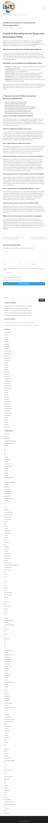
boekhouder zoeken (8, 493)
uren (5, 765)
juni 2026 (6, 337)
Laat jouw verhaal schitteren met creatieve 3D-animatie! (22, 322)
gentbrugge (6, 555)
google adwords (7, 562)
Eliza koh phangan (8, 325)
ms (4, 636)
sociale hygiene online (9, 721)
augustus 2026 (7, 332)
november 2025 (7, 353)
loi (4, 615)
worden (5, 797)
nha (5, 643)
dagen (5, 523)
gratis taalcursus (7, 569)
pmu (5, 677)
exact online (6, 542)
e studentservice (7, 530)
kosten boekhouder (8, 592)
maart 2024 (6, 399)
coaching (6, 509)
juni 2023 (6, 420)
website (6, 785)
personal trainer (7, 675)
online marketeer (8, 661)
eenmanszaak (7, 532)
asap (5, 450)
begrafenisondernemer (9, 477)
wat (5, 783)
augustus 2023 (7, 415)
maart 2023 (6, 427)
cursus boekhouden (8, 512)
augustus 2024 (7, 387)
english (5, 537)
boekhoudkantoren (8, 498)
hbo (5, 572)
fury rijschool (7, 553)
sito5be (12, 27)
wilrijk (5, 792)
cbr (5, 505)
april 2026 (6, 341)
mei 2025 (6, 367)
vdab (5, 772)
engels (5, 535)
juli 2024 (6, 390)
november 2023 (7, 408)
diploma (6, 528)
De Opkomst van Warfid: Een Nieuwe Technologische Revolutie (17, 313)
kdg (5, 585)
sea (5, 710)
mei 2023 (6, 422)
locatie (5, 613)
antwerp (6, 445)
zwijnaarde (6, 813)
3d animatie (6, 434)
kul (4, 599)
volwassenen (7, 779)
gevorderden (7, 558)
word (5, 795)
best (5, 480)
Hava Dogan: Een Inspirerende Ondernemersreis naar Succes (17, 315)
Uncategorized (7, 758)
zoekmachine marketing (9, 802)
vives (5, 774)
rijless (5, 689)
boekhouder (6, 489)
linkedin (5, 611)
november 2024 (7, 381)
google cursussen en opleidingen (11, 565)
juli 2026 (6, 335)
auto (5, 454)
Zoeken (6, 297)
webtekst (6, 788)
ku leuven (6, 597)
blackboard (6, 484)
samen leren (6, 705)
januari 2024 (7, 404)
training (6, 742)
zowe (5, 811)
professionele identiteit (9, 682)
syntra (5, 733)
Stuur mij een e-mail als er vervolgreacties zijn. (13, 277)
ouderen (6, 670)
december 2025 (7, 351)
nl (4, 645)
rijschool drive (7, 696)
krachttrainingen (7, 595)
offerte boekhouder (8, 650)
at (4, 452)
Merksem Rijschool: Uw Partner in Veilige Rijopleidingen (16, 308)
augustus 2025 (7, 360)
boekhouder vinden (8, 491)
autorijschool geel (8, 466)
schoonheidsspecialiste (9, 707)
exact (5, 539)
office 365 (6, 652)
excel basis (6, 546)
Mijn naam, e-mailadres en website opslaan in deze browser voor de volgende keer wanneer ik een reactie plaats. (24, 269)
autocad (6, 457)
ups (5, 762)
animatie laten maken (8, 443)
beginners (6, 473)
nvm (5, 647)
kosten (5, 590)
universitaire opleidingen (9, 760)
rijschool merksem (8, 703)
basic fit (5, 470)
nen (5, 641)
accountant (6, 436)
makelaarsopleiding (8, 620)
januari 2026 (7, 348)
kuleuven (6, 601)
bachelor (6, 468)
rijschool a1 (6, 693)
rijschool (6, 691)
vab (5, 767)
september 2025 (7, 358)
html (5, 581)
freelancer (6, 551)
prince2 (5, 680)
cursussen (6, 521)
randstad (6, 684)
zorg (5, 806)
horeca (5, 576)
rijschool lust (7, 700)
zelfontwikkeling (7, 799)
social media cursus (8, 716)
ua (4, 746)
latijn (5, 604)
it (4, 583)
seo (5, 712)
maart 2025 (6, 371)
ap (4, 447)
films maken (6, 549)
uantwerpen (6, 749)
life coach (6, 608)
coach (5, 507)
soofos (5, 723)
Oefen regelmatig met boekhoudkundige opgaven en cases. (18, 109)
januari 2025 (7, 376)
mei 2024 (6, 394)
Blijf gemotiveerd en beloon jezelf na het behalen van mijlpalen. (19, 113)
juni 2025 (6, 364)
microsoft (6, 629)
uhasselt (6, 756)
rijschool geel (7, 698)
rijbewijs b (6, 687)
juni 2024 (6, 392)
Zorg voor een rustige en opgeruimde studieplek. (16, 102)
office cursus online (8, 654)
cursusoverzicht (7, 519)
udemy (5, 751)
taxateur (6, 735)
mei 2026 (6, 339)
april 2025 (6, 369)
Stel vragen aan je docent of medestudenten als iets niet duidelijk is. (20, 108)
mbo (5, 627)
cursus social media (8, 514)
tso (5, 744)
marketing (6, 622)
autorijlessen (7, 464)
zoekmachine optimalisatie (10, 804)
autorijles (6, 461)
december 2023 (7, 406)
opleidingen (6, 668)
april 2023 (6, 424)
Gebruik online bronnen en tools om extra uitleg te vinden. (18, 111)
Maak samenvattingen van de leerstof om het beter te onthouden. (20, 106)
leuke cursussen (7, 606)
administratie (7, 438)
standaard (6, 728)
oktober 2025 (7, 355)
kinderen (6, 588)
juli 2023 (6, 417)
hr (4, 578)
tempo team (6, 737)
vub (5, 781)
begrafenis (6, 475)
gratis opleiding (7, 567)
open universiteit (7, 666)
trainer (5, 739)
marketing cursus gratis (9, 624)
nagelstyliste (7, 638)
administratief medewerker (10, 441)
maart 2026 (6, 344)
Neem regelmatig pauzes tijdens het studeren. (15, 105)
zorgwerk (6, 808)
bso (5, 503)
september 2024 (7, 385)
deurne (5, 526)
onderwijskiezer (7, 659)
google (5, 560)
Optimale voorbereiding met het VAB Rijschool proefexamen (17, 310)
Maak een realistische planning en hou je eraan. (15, 103)
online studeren (7, 664)
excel (5, 544)
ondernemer (7, 657)
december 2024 (7, 378)
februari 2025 (7, 374)
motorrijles (6, 634)
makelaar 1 (6, 618)
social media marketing (9, 719)
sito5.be (6, 13)
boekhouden (7, 487)
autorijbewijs (7, 459)
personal (6, 673)
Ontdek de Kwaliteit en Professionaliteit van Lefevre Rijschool (17, 306)
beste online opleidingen (9, 482)
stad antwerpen (7, 726)
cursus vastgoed (7, 516)
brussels (6, 500)
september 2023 (7, 413)
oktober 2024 (7, 383)
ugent (5, 753)
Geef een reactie (20, 27)
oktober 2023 (7, 410)
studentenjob (7, 730)
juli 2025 (6, 362)
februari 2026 (7, 346)
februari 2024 (7, 401)
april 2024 (6, 397)
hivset (5, 574)
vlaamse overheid (8, 776)
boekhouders (7, 496)
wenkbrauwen (7, 790)
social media (6, 714)
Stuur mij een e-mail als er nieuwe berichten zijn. (13, 280)
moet (5, 631)
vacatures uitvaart (8, 769)
